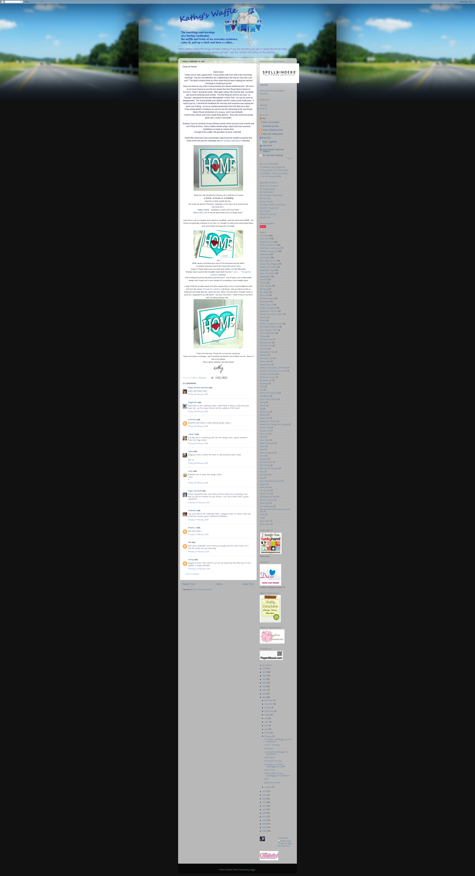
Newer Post (189, 584)
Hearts (262, 456)
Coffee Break (269, 757)
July (267, 718)
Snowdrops (268, 748)
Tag (261, 408)
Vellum (262, 514)
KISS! (266, 779)
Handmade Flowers (267, 377)
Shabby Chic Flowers (268, 214)
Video (262, 386)
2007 (264, 827)
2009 (264, 820)
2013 (264, 806)
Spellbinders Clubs (267, 270)
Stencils (263, 405)
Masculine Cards (266, 462)
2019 (264, 693)
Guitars (262, 446)
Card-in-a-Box (265, 427)
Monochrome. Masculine (269, 468)
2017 (264, 791)
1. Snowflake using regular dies (272, 167)
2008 (264, 824)
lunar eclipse (265, 521)
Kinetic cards (265, 361)
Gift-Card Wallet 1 (267, 192)
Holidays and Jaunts (268, 267)
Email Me (263, 108)
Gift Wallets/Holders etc (269, 327)
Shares (262, 320)
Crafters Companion (268, 308)
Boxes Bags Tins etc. (268, 261)
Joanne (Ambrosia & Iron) (272, 130)
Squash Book (265, 217)
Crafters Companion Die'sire (271, 324)
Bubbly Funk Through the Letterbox (274, 424)
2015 (264, 799)
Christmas (264, 279)
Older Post (248, 584)
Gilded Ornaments (267, 443)
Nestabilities (264, 396)
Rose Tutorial (265, 211)
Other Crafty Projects (268, 399)
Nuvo (262, 478)
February (268, 736)
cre (261, 518)
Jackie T (191, 434)
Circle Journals (266, 286)
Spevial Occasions (267, 500)
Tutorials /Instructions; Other (271, 314)
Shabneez (192, 510)
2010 (264, 816)
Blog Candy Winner (272, 782)
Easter (262, 437)
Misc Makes (264, 292)
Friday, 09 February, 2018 (198, 394)
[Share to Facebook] (224, 377)
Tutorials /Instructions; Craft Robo (273, 368)
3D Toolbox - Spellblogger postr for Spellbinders (278, 740)
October (268, 707)
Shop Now (264, 94)
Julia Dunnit (267, 145)
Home (219, 584)
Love (261, 390)
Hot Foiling (264, 289)
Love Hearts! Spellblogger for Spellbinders (276, 753)
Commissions (265, 257)
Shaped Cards (265, 364)
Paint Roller (264, 487)
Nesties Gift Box (266, 201)
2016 (264, 795)
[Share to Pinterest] (226, 377)
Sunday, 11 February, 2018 (198, 520)
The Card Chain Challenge (272, 155)
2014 (264, 802)
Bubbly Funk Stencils (268, 421)
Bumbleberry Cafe (267, 352)
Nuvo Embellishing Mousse (270, 481)
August (268, 715)
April (267, 729)
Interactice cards (266, 358)
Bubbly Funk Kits (266, 242)
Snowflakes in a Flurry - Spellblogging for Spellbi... (275, 765)
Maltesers (264, 459)
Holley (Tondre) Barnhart (198, 387)
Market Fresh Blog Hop (269, 393)
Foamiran (263, 355)
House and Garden (267, 273)
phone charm (265, 524)
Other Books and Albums (270, 248)
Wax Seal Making (267, 298)
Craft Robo (264, 235)
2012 (264, 809)
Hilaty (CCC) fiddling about (272, 134)
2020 (264, 690)
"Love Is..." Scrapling (272, 745)
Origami (263, 484)
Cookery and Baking (268, 374)
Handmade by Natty (270, 126)
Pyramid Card (265, 493)
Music (262, 471)
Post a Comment (192, 574)
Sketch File (264, 295)
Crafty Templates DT (268, 245)
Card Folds (264, 349)
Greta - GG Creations (270, 122)
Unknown (192, 419)
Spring (262, 402)
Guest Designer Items (268, 330)
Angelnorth (192, 402)
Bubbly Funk (265, 418)
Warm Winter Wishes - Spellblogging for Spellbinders (277, 774)
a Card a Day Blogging (269, 264)
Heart (262, 449)
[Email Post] (212, 377)
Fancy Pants (265, 440)
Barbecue (263, 415)
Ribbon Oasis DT (266, 305)
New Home (264, 475)
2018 (264, 697)
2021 (264, 686)
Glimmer (263, 317)
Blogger (252, 869)
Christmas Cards (266, 339)
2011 (264, 813)
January (268, 787)
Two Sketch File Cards (273, 761)
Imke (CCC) (266, 138)
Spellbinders (265, 254)
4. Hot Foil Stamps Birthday (270, 176)
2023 (264, 679)
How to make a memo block (271, 195)
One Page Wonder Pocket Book (273, 205)
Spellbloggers (265, 276)
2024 (264, 675)
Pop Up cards (265, 490)
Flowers (263, 283)
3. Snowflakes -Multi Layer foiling (273, 173)
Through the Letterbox (211, 289)
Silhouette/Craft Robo (268, 497)
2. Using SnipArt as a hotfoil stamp (274, 170)
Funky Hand (265, 239)
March (267, 733)
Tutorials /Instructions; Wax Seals (273, 371)
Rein (264, 118)
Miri (189, 542)
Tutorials (263, 336)
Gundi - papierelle (269, 142)
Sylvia (190, 451)
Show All (290, 158)
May (267, 725)
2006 (264, 831)
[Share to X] (221, 377)
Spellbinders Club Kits (268, 311)
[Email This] (216, 377)
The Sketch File (266, 346)
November (269, 704)
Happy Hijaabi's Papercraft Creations (273, 150)
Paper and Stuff (195, 491)
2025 (264, 672)
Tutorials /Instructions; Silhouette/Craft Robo (275, 510)
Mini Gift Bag (265, 198)
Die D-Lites (264, 434)
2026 (264, 668)
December (269, 700)
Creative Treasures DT (269, 251)
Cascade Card (265, 431)
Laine (190, 471)
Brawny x (192, 527)
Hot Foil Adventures (267, 333)
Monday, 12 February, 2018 (198, 551)
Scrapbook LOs (266, 380)
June (267, 722)
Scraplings (264, 383)
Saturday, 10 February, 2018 (199, 502)
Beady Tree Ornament (269, 186)
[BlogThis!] (219, 377)
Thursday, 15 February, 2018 (199, 569)
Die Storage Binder (267, 189)
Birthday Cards (266, 342)
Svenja (191, 559)
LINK (205, 213)
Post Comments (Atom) (202, 589)
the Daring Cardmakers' (231, 141)
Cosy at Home (269, 770)
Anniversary (265, 412)
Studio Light (264, 503)
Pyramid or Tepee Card (269, 208)
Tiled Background (266, 506)
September (269, 711)
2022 (264, 683)
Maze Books (264, 301)
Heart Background (267, 453)
